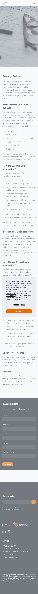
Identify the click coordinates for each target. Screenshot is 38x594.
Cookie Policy (11, 295)
